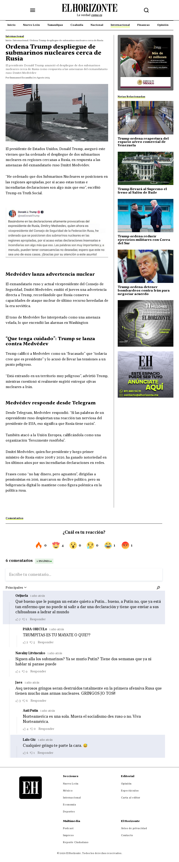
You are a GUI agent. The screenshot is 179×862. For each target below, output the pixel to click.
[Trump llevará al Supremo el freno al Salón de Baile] (145, 168)
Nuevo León (70, 783)
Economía (69, 804)
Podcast (68, 828)
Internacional (72, 797)
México (67, 790)
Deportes (69, 811)
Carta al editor (130, 797)
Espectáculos (130, 790)
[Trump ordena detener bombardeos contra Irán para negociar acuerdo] (145, 266)
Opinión (126, 783)
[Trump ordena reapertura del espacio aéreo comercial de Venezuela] (145, 117)
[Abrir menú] (33, 10)
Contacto (127, 835)
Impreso (68, 835)
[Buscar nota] (146, 10)
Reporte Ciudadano (75, 842)
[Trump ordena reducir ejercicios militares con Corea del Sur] (145, 215)
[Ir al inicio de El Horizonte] (89, 10)
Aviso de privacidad (134, 828)
